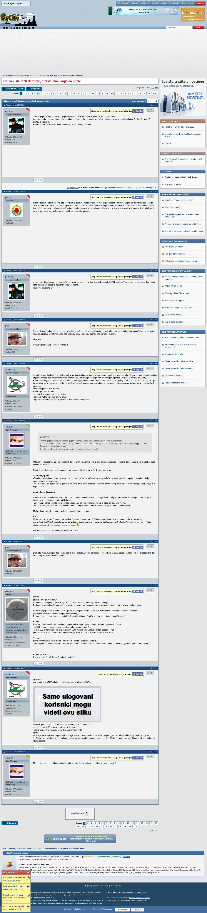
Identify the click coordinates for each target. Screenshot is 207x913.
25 (126, 94)
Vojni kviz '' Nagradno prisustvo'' (178, 200)
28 (140, 94)
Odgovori (35, 88)
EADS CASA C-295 (173, 286)
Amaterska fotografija (174, 354)
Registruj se (145, 3)
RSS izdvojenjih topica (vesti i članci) (181, 261)
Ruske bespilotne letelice (176, 322)
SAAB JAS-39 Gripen (174, 300)
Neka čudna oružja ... (174, 207)
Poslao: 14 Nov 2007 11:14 (15, 105)
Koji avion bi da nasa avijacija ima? (14, 879)
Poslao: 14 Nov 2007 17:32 (15, 585)
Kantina (155, 3)
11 (60, 94)
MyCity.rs (129, 892)
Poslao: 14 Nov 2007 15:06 (15, 421)
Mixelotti (9, 591)
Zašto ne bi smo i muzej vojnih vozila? (13, 907)
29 (144, 94)
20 (102, 94)
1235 (155, 94)
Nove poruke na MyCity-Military (177, 271)
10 (55, 94)
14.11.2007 (154, 88)
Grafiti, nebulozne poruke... (176, 383)
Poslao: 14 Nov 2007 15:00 (15, 363)
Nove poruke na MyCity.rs (174, 332)
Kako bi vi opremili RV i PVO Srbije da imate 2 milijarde (14, 898)
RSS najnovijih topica (174, 247)
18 (93, 94)
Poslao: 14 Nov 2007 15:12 (15, 541)
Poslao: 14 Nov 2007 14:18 (15, 320)
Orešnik (168, 143)
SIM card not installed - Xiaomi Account (182, 337)
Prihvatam (122, 909)
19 (97, 94)
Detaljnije (126, 857)
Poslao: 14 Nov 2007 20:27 (15, 668)
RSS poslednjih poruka (175, 254)
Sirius (7, 427)
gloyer (7, 111)
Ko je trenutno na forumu (17, 853)
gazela (8, 197)
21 (107, 94)
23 (116, 94)
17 (88, 94)
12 (65, 94)
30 (149, 94)
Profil (40, 180)
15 (79, 94)
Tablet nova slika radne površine (179, 361)
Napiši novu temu (15, 88)
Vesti (123, 892)
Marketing (200, 3)
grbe (7, 326)
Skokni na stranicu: (138, 101)
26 (130, 94)
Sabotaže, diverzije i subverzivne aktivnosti (184, 231)
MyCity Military (122, 3)
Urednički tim (116, 886)
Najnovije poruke (92, 886)
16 (83, 94)
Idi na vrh (154, 831)
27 (135, 94)
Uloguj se (134, 3)
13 (69, 94)
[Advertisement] (103, 53)
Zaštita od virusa (140, 892)
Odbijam (137, 909)
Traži (184, 3)
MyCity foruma (96, 903)
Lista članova (174, 3)
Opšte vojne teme (22, 75)
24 (121, 94)
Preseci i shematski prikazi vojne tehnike (183, 224)
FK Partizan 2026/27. (174, 375)
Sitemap (104, 886)
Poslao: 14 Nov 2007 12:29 (15, 271)
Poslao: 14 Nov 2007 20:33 (15, 752)
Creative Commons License (139, 898)
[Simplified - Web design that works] (146, 900)
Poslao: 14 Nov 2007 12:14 (15, 191)
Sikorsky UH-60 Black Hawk (177, 293)
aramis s (9, 370)
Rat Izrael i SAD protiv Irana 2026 (179, 127)
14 (74, 94)
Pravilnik (163, 3)
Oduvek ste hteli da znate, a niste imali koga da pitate (61, 75)
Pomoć (191, 3)
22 (112, 94)
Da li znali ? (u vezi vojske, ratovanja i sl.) (13, 887)
